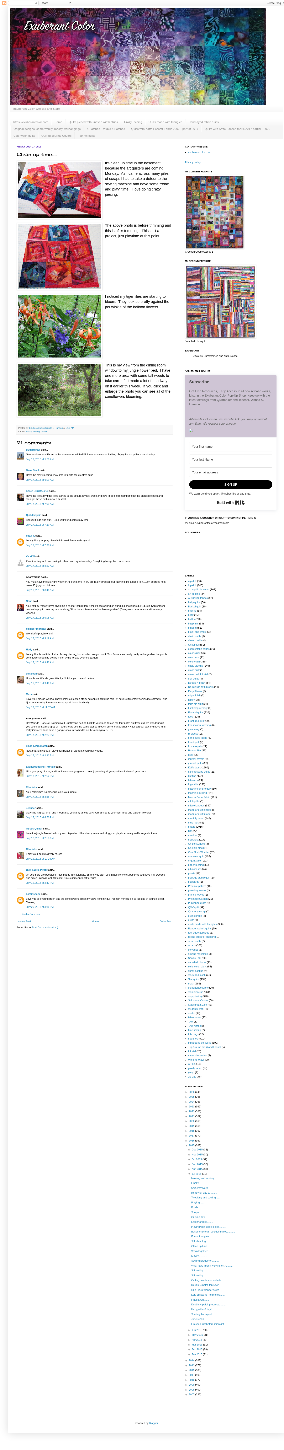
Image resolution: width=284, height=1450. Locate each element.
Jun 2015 (197, 1330)
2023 (192, 1106)
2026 (192, 1092)
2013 (192, 1365)
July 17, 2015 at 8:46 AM (40, 590)
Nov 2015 (197, 1154)
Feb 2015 (197, 1349)
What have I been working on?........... (211, 1265)
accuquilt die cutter (198, 589)
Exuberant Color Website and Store (36, 108)
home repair (195, 746)
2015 (192, 1145)
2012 (192, 1370)
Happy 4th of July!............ (205, 1309)
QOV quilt (193, 907)
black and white (197, 631)
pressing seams (197, 890)
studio (191, 1013)
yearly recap (195, 1068)
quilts (191, 920)
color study (194, 653)
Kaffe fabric (194, 767)
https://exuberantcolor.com (30, 122)
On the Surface (196, 843)
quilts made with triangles (202, 924)
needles (192, 835)
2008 (192, 1389)
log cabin (193, 784)
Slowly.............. (199, 1256)
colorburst (193, 657)
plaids (191, 873)
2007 (192, 1394)
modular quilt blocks (199, 810)
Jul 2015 (197, 1173)
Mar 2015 (197, 1344)
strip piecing (195, 996)
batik (191, 615)
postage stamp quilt (199, 877)
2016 (192, 1140)
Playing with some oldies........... (208, 1226)
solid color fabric (197, 966)
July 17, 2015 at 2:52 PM (40, 776)
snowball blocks (197, 962)
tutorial (192, 1051)
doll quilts (193, 678)
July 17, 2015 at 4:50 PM (40, 817)
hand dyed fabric (197, 737)
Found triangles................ (205, 1236)
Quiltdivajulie (33, 515)
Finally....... (197, 1183)
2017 (192, 1135)
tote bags (193, 1034)
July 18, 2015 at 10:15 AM (40, 858)
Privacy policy (193, 162)
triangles (193, 1038)
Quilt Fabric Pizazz (37, 870)
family (191, 699)
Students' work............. (203, 1188)
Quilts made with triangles (165, 122)
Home (58, 122)
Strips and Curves (198, 1000)
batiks (191, 619)
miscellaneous (196, 805)
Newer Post (24, 921)
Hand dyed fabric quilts (204, 122)
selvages (193, 949)
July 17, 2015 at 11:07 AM (40, 707)
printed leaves (196, 894)
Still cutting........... (200, 1275)
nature (44, 431)
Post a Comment (31, 914)
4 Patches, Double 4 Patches (106, 128)
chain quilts (194, 636)
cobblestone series (199, 649)
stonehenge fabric (198, 987)
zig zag (192, 1076)
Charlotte (31, 849)
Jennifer (31, 808)
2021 (192, 1116)
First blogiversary (197, 708)
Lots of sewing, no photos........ (208, 1294)
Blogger (153, 1423)
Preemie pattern (197, 886)
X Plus (191, 1064)
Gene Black (33, 470)
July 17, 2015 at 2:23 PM (40, 735)
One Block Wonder (198, 852)
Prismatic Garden (198, 898)
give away (194, 729)
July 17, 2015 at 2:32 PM (40, 755)
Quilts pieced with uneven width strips (93, 122)
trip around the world (199, 1042)
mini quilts (194, 801)
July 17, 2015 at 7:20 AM (40, 524)
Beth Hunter (33, 449)
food (190, 716)
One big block (196, 848)
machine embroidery (199, 788)
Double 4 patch (196, 682)
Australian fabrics (198, 598)
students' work (196, 1009)
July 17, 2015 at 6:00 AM (40, 479)
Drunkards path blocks (201, 687)
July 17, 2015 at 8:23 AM (40, 565)
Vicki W (30, 556)
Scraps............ (199, 1212)
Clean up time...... (201, 1246)
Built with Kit (231, 502)
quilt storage (195, 915)
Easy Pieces (195, 691)
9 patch (192, 585)
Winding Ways (196, 1059)
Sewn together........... (202, 1251)
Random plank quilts (199, 928)
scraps (192, 945)
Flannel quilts (86, 135)
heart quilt (193, 742)
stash (191, 983)
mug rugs (193, 822)
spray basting (195, 971)
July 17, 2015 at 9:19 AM (40, 638)
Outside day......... (200, 1217)
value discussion (197, 1055)
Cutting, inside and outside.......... (209, 1280)
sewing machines (198, 953)
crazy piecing (33, 431)
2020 (192, 1121)
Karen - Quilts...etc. (37, 491)
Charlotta (31, 787)
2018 (192, 1130)
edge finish (194, 695)
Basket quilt (194, 606)
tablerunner (194, 1017)
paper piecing (196, 865)
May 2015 (198, 1334)
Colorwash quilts (24, 135)
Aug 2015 (197, 1169)
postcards (193, 881)
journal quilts (195, 763)
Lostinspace (33, 894)
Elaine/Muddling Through (40, 766)
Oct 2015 (197, 1159)
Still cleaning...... (200, 1241)
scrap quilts (194, 941)
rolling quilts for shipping (202, 936)
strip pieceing (195, 992)
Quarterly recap (197, 911)
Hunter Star (194, 750)
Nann (29, 601)
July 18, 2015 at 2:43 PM (40, 882)
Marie (29, 694)
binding (192, 627)
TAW (190, 1021)
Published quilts (197, 903)
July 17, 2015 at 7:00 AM (40, 504)
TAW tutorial (195, 1026)
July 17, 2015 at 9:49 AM (40, 683)
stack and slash (197, 975)
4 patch (192, 581)
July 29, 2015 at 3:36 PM (40, 907)
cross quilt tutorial (198, 674)
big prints (193, 623)
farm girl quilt (195, 704)
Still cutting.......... (200, 1270)
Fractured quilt (196, 721)
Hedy (29, 649)
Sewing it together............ (205, 1260)
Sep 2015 (197, 1164)
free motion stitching (199, 725)
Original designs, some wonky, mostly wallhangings (47, 128)
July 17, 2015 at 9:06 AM (40, 617)
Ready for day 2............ (204, 1192)
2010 (192, 1380)
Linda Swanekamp (37, 746)
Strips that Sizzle (197, 1004)
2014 (192, 1360)
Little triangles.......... (202, 1221)
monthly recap (196, 818)
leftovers (193, 780)
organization (195, 860)
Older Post (166, 921)
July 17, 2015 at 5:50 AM (40, 459)
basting (192, 610)
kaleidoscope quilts (199, 771)
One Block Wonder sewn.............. (209, 1290)
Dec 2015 (197, 1149)
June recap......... (200, 1319)
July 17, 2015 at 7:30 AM (40, 545)
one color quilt (196, 856)
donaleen (31, 673)
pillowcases (194, 869)
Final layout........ (200, 1299)
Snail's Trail (194, 958)
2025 (192, 1096)
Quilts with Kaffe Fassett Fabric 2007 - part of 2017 (164, 128)
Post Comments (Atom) (45, 927)
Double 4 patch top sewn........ (207, 1285)
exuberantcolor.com (199, 152)
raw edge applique (198, 932)
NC (190, 831)
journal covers (196, 759)
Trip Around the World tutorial (204, 1047)
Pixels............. (198, 1207)
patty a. (30, 535)
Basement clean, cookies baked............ (213, 1231)
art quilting (194, 593)
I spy (190, 754)
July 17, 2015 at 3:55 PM (40, 796)
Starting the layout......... (204, 1314)
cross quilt (194, 670)
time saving (194, 1030)
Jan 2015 (197, 1354)
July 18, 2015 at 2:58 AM (40, 838)
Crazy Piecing (133, 122)
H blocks (193, 733)
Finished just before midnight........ (210, 1324)
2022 (192, 1111)
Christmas (194, 644)
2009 (192, 1384)
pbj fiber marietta (36, 628)
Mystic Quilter (34, 828)
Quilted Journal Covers (56, 135)
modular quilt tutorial (199, 814)
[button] (230, 431)
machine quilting (197, 792)
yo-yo (191, 1072)
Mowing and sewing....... (204, 1178)
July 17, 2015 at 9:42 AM (40, 662)
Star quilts (193, 979)
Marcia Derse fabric (199, 797)
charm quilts (195, 640)
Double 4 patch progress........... (208, 1304)
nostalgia (193, 839)
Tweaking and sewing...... (205, 1197)
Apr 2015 (197, 1339)
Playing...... (197, 1202)
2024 (192, 1101)
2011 (192, 1375)
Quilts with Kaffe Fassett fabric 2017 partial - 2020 (237, 128)
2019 (192, 1126)
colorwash (194, 661)
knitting (192, 776)
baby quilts (194, 602)
